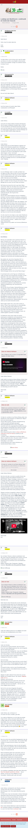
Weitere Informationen (5, 826)
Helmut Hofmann (6, 22)
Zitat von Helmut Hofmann (8, 351)
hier (1, 807)
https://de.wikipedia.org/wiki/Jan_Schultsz (10, 772)
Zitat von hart (5, 581)
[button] (2, 2)
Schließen (13, 826)
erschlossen (16, 808)
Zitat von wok (5, 405)
